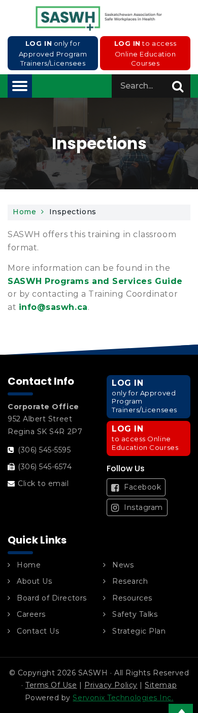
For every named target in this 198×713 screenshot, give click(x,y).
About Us (34, 581)
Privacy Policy (111, 685)
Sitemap (161, 685)
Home (24, 211)
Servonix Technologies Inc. (123, 697)
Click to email (43, 483)
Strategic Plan (139, 631)
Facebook (141, 487)
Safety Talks (134, 614)
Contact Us (38, 631)
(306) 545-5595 (44, 449)
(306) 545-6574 (45, 466)
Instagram (142, 507)
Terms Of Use (51, 685)
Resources (132, 598)
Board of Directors (52, 598)
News (123, 564)
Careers (31, 614)
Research (130, 581)
